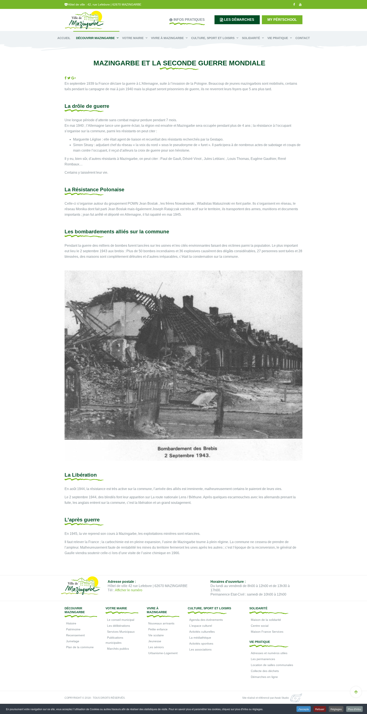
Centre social (259, 625)
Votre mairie (133, 38)
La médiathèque (200, 637)
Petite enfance (158, 629)
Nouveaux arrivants (161, 623)
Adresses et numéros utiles (269, 653)
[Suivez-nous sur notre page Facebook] (293, 4)
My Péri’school (282, 19)
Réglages (336, 709)
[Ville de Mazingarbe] (85, 20)
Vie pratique (278, 38)
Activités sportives (201, 643)
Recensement (75, 635)
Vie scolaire (156, 635)
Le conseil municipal (120, 619)
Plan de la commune (80, 647)
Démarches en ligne (264, 677)
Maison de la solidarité (266, 619)
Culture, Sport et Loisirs (213, 38)
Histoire (71, 623)
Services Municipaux (121, 631)
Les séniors (156, 647)
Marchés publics (118, 648)
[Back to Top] (355, 691)
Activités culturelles (202, 631)
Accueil (64, 38)
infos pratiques (189, 19)
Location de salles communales (272, 665)
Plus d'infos (354, 709)
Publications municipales (114, 640)
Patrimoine (73, 629)
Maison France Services (267, 631)
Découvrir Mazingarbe (96, 38)
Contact (302, 38)
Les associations (200, 649)
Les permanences (263, 659)
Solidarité (251, 38)
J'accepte (303, 709)
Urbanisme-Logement (163, 653)
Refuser (319, 709)
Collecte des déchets (265, 671)
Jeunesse (154, 641)
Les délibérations (118, 625)
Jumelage (72, 641)
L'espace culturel (200, 625)
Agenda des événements (206, 619)
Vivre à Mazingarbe (168, 38)
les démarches (239, 19)
